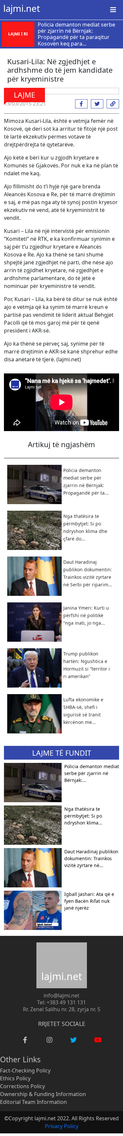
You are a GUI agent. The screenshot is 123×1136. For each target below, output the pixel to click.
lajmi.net (21, 8)
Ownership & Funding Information (43, 1094)
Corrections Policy (22, 1086)
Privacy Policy (61, 1126)
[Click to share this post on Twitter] (95, 103)
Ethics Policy (15, 1078)
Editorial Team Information (33, 1102)
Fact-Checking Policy (25, 1070)
